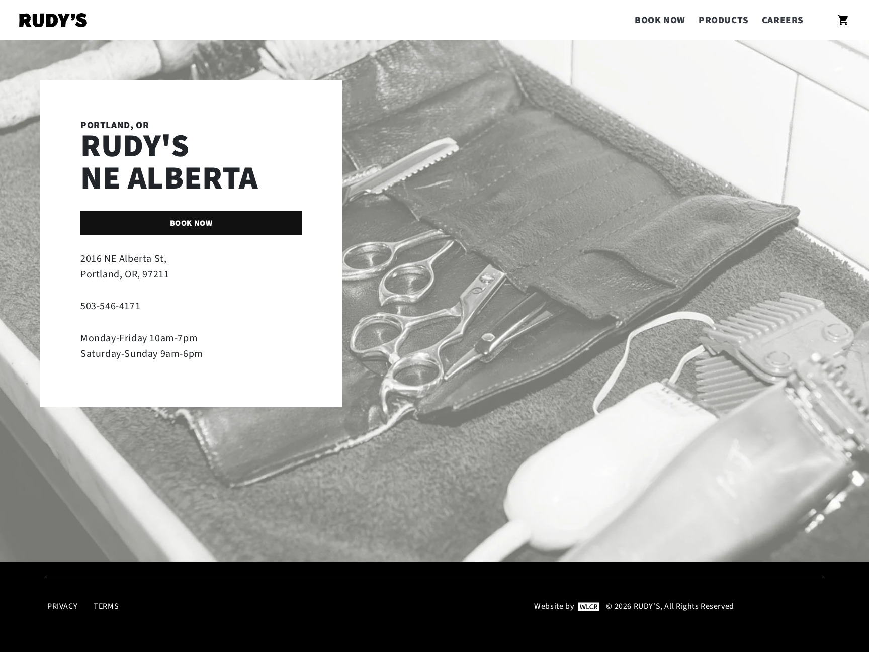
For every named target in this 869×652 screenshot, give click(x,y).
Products (724, 20)
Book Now (660, 20)
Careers (783, 20)
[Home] (53, 20)
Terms (106, 606)
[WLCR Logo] (588, 606)
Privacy (62, 606)
